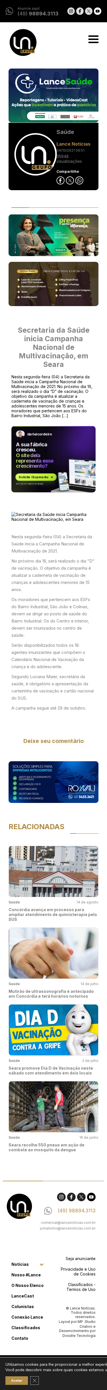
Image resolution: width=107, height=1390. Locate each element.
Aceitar (16, 1380)
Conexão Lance (27, 1317)
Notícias (20, 1264)
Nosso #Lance (26, 1274)
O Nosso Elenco (27, 1285)
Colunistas (22, 1306)
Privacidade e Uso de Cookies (78, 1271)
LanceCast (22, 1295)
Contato (19, 1338)
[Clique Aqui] (53, 96)
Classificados (25, 1327)
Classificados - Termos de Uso (81, 1287)
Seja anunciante (81, 1258)
